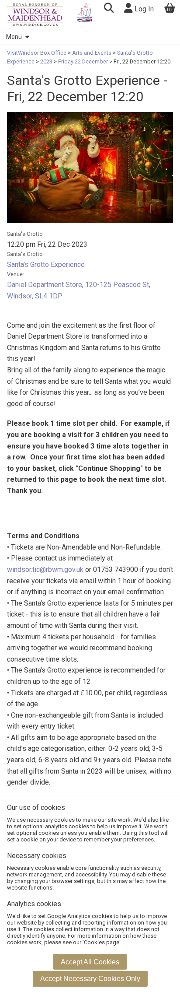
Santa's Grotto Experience (46, 264)
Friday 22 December (83, 61)
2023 (46, 61)
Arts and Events (92, 52)
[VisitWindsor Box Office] (35, 14)
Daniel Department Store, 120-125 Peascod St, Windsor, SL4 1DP (78, 290)
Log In (143, 9)
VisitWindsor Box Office (37, 52)
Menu (14, 37)
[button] (108, 9)
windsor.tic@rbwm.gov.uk (45, 569)
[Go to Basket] (170, 9)
